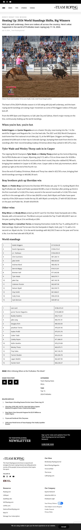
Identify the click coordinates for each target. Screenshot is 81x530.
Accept (63, 527)
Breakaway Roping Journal (53, 462)
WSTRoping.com (8, 502)
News (10, 8)
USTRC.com (6, 506)
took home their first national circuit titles (18, 136)
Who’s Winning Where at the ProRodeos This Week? (26, 371)
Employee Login (50, 499)
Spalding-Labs (7, 499)
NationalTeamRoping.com (11, 509)
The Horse (48, 472)
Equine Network (50, 492)
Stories (24, 8)
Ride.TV (5, 513)
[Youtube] (10, 2)
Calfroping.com (49, 476)
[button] (4, 382)
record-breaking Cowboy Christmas (33, 143)
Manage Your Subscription (11, 516)
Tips (16, 8)
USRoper (6, 495)
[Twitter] (10, 476)
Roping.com (7, 492)
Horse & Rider (49, 469)
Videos (32, 8)
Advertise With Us (50, 495)
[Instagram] (7, 2)
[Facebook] (4, 2)
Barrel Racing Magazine (52, 465)
